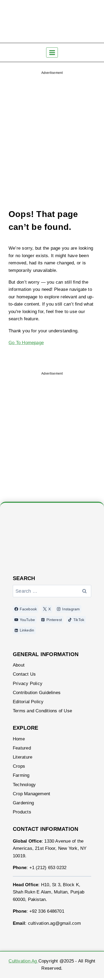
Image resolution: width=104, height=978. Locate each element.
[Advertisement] (52, 130)
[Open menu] (52, 52)
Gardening (23, 802)
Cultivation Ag (23, 961)
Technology (24, 784)
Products (22, 812)
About (19, 665)
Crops (19, 766)
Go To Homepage (26, 342)
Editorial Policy (28, 701)
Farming (21, 775)
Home (19, 738)
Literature (22, 757)
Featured (22, 748)
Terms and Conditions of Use (42, 710)
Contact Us (24, 674)
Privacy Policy (27, 683)
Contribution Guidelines (37, 692)
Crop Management (31, 793)
